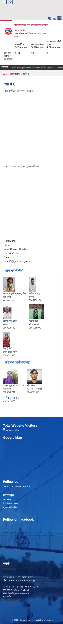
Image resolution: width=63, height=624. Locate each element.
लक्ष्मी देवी (33, 321)
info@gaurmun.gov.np (19, 593)
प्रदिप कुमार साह (11, 397)
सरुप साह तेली (10, 321)
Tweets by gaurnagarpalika (16, 486)
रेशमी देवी (7, 348)
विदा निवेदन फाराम (10, 503)
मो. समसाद (32, 385)
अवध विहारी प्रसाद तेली (14, 293)
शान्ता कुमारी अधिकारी (13, 385)
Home (4, 74)
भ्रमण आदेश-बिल (10, 507)
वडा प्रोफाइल (15, 74)
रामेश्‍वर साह (34, 293)
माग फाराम (7, 499)
